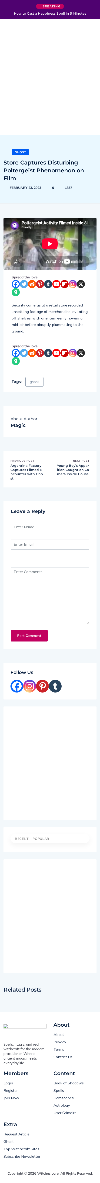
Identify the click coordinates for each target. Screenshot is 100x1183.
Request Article (16, 1134)
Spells (58, 1090)
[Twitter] (24, 284)
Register (10, 1090)
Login (8, 1083)
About (58, 1034)
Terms (58, 1049)
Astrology (61, 1105)
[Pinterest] (40, 284)
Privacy (59, 1042)
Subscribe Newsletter (21, 1156)
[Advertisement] (50, 79)
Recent (22, 839)
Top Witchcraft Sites (21, 1149)
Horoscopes (63, 1098)
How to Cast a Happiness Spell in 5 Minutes (50, 13)
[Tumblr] (48, 284)
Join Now (11, 1098)
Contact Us (63, 1056)
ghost (34, 382)
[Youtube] (56, 284)
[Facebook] (16, 284)
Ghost (20, 152)
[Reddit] (32, 284)
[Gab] (16, 292)
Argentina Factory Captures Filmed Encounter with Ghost (26, 472)
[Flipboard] (64, 284)
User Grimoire (65, 1112)
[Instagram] (73, 284)
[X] (81, 284)
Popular (41, 839)
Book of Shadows (68, 1083)
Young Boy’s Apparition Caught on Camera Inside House (73, 470)
